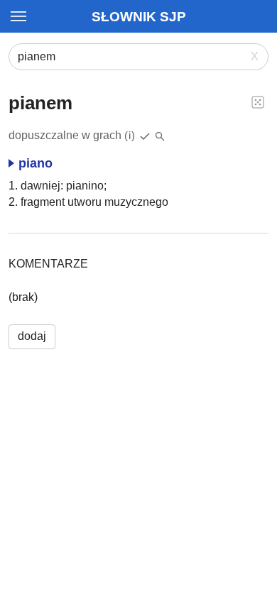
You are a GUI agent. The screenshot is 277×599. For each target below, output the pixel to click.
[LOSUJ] (257, 101)
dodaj (32, 336)
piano (35, 163)
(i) (130, 135)
